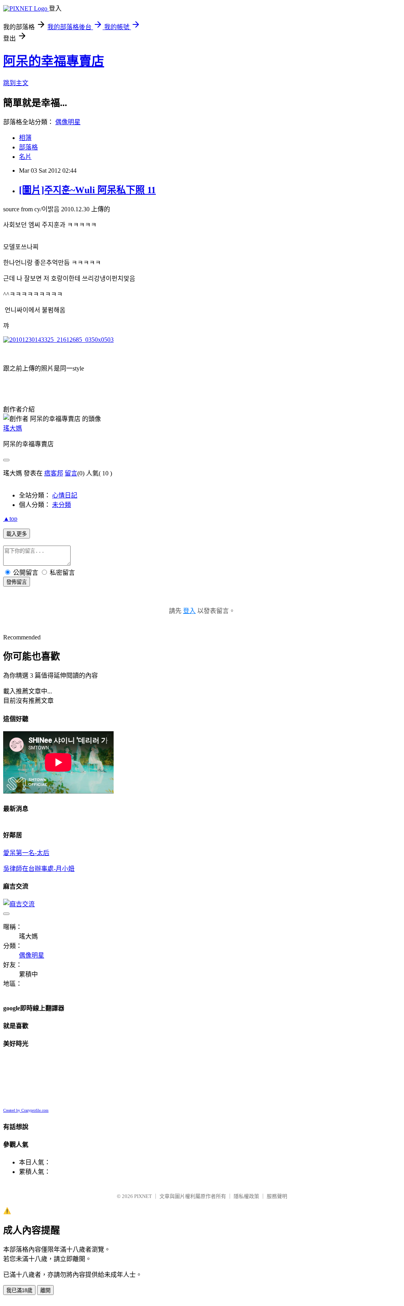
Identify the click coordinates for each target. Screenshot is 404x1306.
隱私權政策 (246, 1196)
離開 (45, 1290)
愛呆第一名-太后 (26, 853)
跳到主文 (15, 83)
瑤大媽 (12, 428)
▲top (10, 518)
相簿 (25, 137)
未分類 (61, 504)
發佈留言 (16, 582)
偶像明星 (67, 122)
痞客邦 (53, 473)
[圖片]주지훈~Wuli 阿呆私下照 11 (87, 190)
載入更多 (16, 534)
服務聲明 (277, 1196)
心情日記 (64, 495)
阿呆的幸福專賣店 (53, 61)
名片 (25, 156)
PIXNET (143, 1196)
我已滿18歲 (19, 1290)
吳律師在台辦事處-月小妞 (39, 868)
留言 (71, 473)
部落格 (28, 147)
